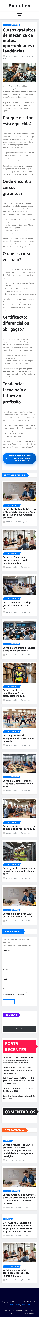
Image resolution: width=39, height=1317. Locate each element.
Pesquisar (11, 1014)
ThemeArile (25, 1305)
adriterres (9, 522)
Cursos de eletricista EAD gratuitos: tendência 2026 (17, 915)
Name (5, 969)
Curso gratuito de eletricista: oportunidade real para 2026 (19, 827)
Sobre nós (11, 1311)
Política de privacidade (29, 1311)
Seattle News (14, 1305)
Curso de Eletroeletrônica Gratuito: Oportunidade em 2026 (18, 783)
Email (5, 979)
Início (5, 1310)
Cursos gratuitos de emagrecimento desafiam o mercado (18, 738)
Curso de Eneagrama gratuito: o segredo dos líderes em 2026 (16, 560)
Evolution (19, 5)
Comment (7, 950)
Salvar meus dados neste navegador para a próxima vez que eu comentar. (19, 993)
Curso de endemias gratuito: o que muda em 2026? (19, 649)
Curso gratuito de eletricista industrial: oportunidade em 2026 (19, 871)
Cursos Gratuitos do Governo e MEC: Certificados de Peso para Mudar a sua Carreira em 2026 (19, 513)
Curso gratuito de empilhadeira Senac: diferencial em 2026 (14, 693)
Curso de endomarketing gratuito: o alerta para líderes (17, 605)
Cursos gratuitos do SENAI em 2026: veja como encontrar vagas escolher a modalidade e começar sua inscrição (18, 1060)
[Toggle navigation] (19, 15)
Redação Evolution (12, 56)
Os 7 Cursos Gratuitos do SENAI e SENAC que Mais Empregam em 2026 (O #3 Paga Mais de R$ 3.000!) (18, 1081)
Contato (19, 1310)
